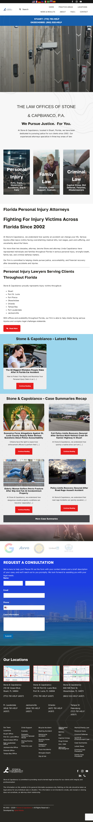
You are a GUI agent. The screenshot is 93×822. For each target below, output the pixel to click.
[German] (39, 1)
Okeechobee (13, 300)
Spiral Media (19, 810)
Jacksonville (13, 313)
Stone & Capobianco (15, 237)
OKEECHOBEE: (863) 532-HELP (46, 22)
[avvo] (24, 543)
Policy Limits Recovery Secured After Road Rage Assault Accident (69, 489)
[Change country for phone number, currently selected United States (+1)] (6, 607)
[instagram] (77, 2)
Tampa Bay (13, 307)
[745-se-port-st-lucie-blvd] (46, 666)
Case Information (11, 614)
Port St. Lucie (14, 294)
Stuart (10, 291)
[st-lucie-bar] (69, 543)
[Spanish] (54, 1)
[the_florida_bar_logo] (39, 543)
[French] (36, 1)
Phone (6, 602)
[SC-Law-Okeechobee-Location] (76, 666)
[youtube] (81, 2)
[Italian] (45, 1)
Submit (8, 636)
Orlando (11, 304)
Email (6, 590)
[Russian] (51, 1)
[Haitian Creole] (42, 1)
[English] (33, 1)
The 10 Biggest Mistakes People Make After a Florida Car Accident (25, 371)
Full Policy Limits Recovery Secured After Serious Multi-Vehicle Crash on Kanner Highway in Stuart (69, 435)
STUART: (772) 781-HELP (46, 19)
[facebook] (72, 2)
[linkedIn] (54, 543)
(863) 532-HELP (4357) (73, 696)
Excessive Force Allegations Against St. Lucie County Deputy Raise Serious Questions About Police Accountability (24, 435)
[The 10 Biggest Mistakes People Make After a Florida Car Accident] (24, 345)
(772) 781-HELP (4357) (13, 696)
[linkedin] (80, 776)
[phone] (84, 776)
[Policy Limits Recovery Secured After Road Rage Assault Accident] (69, 461)
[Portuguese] (48, 1)
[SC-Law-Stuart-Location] (17, 666)
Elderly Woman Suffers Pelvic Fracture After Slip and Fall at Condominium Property (23, 490)
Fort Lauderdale (15, 310)
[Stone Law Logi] (7, 9)
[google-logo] (9, 543)
